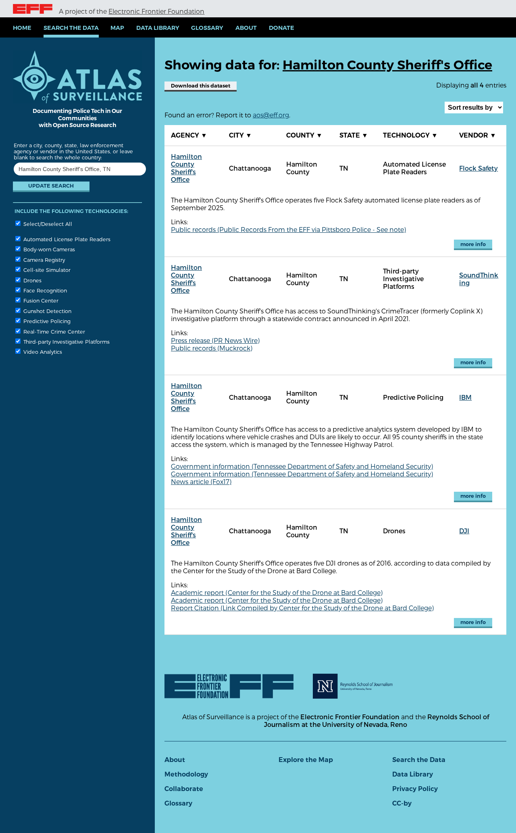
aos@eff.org (271, 115)
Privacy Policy (415, 789)
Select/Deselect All (47, 224)
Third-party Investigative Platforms (66, 341)
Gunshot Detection (46, 311)
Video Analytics (42, 352)
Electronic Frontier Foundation (156, 11)
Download (200, 86)
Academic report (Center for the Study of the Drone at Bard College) (277, 592)
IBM (465, 397)
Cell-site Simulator (46, 270)
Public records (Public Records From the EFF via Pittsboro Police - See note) (288, 229)
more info (473, 244)
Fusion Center (40, 300)
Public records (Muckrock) (211, 348)
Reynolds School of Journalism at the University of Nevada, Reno (376, 720)
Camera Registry (43, 260)
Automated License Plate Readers (66, 239)
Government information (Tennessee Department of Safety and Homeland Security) (302, 466)
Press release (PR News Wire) (215, 340)
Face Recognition (44, 290)
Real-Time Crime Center (53, 331)
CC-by (402, 803)
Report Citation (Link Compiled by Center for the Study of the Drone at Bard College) (302, 608)
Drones (32, 280)
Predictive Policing (46, 321)
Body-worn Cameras (48, 249)
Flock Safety (478, 168)
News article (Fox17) (201, 481)
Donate (281, 27)
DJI (464, 530)
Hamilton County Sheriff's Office (186, 167)
